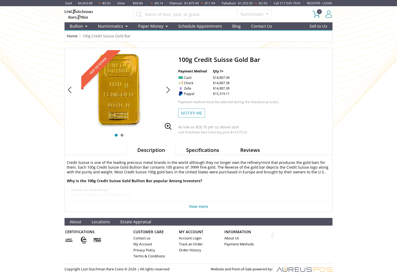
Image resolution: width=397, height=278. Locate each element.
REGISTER (313, 3)
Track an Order (191, 244)
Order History (190, 250)
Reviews (250, 150)
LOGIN (327, 3)
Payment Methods (239, 244)
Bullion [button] (76, 26)
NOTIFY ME (191, 113)
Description (151, 150)
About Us (231, 238)
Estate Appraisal (135, 222)
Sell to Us (318, 26)
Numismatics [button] (110, 26)
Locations (101, 222)
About (75, 222)
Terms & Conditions (149, 256)
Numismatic (252, 14)
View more (198, 206)
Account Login (190, 238)
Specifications (202, 150)
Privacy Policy (144, 250)
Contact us (141, 238)
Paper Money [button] (150, 26)
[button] (116, 135)
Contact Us (261, 26)
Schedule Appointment (200, 26)
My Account (142, 244)
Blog (236, 26)
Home (72, 35)
